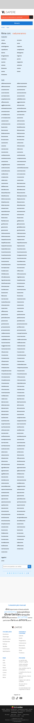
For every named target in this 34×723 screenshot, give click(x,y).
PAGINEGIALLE (14, 709)
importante (13, 609)
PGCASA (30, 709)
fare (13, 620)
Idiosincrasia (6, 639)
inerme (30, 618)
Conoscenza (22, 643)
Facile (20, 638)
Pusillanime (6, 641)
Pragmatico (22, 640)
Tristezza (21, 653)
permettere (13, 618)
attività (26, 609)
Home (3, 27)
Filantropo (6, 637)
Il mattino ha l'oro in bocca (25, 672)
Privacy (19, 714)
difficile (5, 617)
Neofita (5, 646)
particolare (7, 620)
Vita (4, 660)
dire (7, 609)
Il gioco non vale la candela (24, 680)
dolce (19, 612)
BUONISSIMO (14, 712)
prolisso (26, 611)
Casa (4, 665)
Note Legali (13, 714)
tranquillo (25, 614)
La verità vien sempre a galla (23, 661)
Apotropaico (6, 651)
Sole (4, 663)
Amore (5, 670)
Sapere (11, 12)
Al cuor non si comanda (23, 684)
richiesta (21, 609)
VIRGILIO (8, 709)
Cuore (4, 672)
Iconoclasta (6, 649)
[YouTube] (21, 698)
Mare (4, 667)
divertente (12, 614)
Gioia (20, 650)
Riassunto (22, 645)
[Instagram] (13, 698)
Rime (8, 27)
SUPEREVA (20, 712)
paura (29, 620)
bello (17, 620)
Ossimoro (6, 634)
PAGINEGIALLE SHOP (23, 709)
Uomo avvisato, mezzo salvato (23, 665)
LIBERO (3, 709)
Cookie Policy (26, 714)
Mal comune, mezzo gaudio (25, 676)
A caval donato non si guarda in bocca (24, 688)
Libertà (21, 636)
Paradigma (22, 648)
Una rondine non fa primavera (25, 669)
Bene (4, 677)
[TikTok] (17, 698)
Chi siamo (7, 714)
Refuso (5, 644)
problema (10, 612)
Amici (4, 675)
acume (22, 617)
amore (23, 620)
